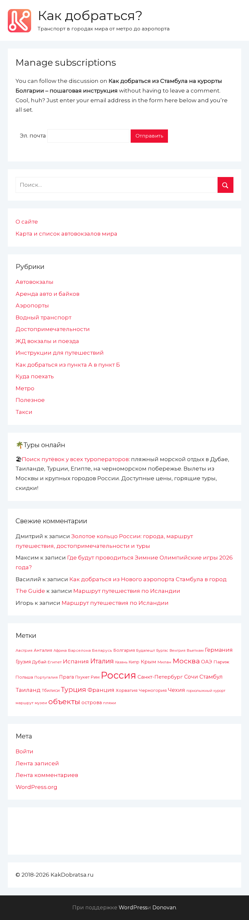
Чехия (176, 690)
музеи (41, 703)
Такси (24, 412)
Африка (60, 650)
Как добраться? (90, 15)
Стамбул (211, 676)
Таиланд (28, 690)
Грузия (23, 662)
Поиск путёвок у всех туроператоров (75, 459)
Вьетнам (195, 650)
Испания (76, 661)
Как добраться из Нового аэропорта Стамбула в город (148, 579)
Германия (219, 650)
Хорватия (126, 690)
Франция (101, 690)
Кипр (134, 662)
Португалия (46, 677)
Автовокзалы (34, 282)
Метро (25, 388)
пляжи (109, 703)
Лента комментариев (47, 775)
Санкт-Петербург (160, 677)
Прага (66, 677)
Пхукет (82, 677)
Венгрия (177, 650)
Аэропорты (32, 305)
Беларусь (102, 650)
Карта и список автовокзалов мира (66, 233)
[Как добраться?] (19, 20)
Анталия (43, 650)
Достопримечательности (53, 329)
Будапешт (145, 650)
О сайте (27, 221)
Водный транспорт (43, 317)
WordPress (133, 907)
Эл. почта (33, 135)
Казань (121, 662)
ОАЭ (206, 662)
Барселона (79, 650)
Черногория (153, 690)
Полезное (30, 400)
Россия (118, 675)
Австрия (24, 650)
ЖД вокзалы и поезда (47, 341)
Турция (73, 689)
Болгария (124, 650)
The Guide (30, 591)
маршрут (24, 703)
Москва (186, 661)
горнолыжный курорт (205, 690)
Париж (221, 661)
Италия (102, 661)
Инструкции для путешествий (60, 352)
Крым (148, 662)
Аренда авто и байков (47, 294)
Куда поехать (35, 376)
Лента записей (37, 763)
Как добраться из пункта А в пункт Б (68, 364)
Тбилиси (51, 690)
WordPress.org (36, 787)
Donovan (164, 907)
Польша (24, 677)
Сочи (191, 676)
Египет (55, 662)
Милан (164, 662)
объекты (64, 701)
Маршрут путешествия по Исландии (126, 591)
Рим (95, 677)
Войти (24, 751)
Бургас (162, 650)
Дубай (39, 661)
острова (91, 702)
